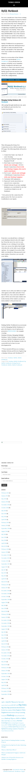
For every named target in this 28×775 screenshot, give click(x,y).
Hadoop (10, 715)
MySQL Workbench (17, 365)
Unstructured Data (8, 730)
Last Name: (4, 472)
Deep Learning (20, 712)
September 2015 (5, 626)
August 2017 (4, 567)
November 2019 (5, 504)
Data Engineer (17, 710)
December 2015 (5, 620)
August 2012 (4, 679)
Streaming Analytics (12, 729)
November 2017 (5, 558)
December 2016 (5, 590)
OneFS (13, 725)
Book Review (21, 708)
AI (5, 702)
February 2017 (5, 584)
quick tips (20, 726)
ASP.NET (13, 705)
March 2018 (4, 546)
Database (10, 357)
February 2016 (5, 614)
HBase (14, 718)
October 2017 (4, 561)
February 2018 (5, 549)
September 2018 (5, 528)
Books (3, 710)
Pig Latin (18, 725)
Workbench (4, 102)
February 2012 (5, 688)
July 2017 (3, 570)
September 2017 (5, 564)
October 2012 (4, 676)
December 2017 (5, 555)
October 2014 (5, 658)
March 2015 (4, 644)
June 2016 (3, 608)
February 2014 (5, 667)
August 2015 (4, 629)
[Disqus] (14, 384)
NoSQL (10, 725)
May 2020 (3, 498)
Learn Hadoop (13, 720)
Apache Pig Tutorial (6, 705)
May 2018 (3, 540)
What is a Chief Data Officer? (8, 749)
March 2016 (4, 611)
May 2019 (3, 516)
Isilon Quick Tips (5, 720)
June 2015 (3, 635)
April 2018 (4, 543)
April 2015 (3, 641)
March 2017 (4, 581)
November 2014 (5, 655)
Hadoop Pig (9, 718)
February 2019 (5, 522)
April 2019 (4, 519)
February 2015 (5, 647)
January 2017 (4, 587)
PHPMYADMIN (12, 331)
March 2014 (4, 664)
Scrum (24, 726)
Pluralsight (22, 725)
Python (11, 726)
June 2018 (3, 537)
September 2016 (5, 599)
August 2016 (4, 602)
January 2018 (4, 552)
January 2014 (4, 670)
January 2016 (4, 617)
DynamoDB (4, 715)
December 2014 (5, 652)
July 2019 (3, 510)
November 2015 (5, 623)
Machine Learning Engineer (13, 722)
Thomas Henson (14, 2)
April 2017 (3, 578)
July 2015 (3, 632)
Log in (23, 771)
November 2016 (5, 593)
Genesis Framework (8, 771)
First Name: (4, 465)
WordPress (18, 771)
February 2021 (5, 493)
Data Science (12, 712)
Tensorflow (21, 729)
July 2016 (3, 605)
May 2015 (3, 638)
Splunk (3, 729)
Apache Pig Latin (19, 702)
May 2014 (3, 661)
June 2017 (3, 573)
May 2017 (3, 575)
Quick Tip (15, 726)
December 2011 (5, 691)
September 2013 (5, 673)
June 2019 (3, 513)
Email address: (5, 478)
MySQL (15, 357)
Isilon (24, 718)
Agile (2, 702)
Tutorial (2, 730)
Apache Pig (10, 702)
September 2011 (5, 694)
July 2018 (3, 534)
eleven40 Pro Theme (18, 769)
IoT (20, 718)
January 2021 (4, 496)
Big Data (22, 704)
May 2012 (3, 682)
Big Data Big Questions (8, 708)
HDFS (17, 718)
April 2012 (4, 685)
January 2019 (4, 525)
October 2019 (5, 507)
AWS (17, 705)
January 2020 (4, 501)
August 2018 (4, 531)
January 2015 (4, 649)
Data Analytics (8, 710)
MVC (6, 725)
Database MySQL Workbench (16, 361)
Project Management (4, 726)
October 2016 (4, 596)
